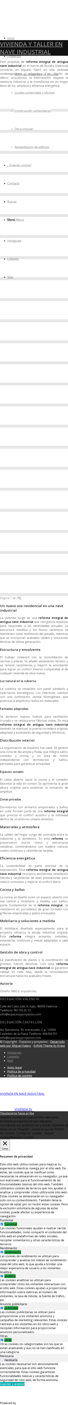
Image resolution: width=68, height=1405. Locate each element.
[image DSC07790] (34, 268)
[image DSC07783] (34, 205)
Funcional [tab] (6, 1220)
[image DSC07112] (34, 184)
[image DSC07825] (34, 563)
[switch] (2, 1224)
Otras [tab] (4, 1336)
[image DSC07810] (34, 437)
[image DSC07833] (34, 584)
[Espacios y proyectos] (27, 17)
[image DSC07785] (34, 226)
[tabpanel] (34, 1236)
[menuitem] (37, 101)
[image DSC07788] (34, 247)
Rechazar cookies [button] (22, 1137)
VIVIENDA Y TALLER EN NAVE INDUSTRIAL (31, 48)
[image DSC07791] (34, 289)
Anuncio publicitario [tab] (13, 1304)
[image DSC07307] (34, 373)
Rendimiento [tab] (8, 1248)
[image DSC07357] (34, 352)
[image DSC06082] (34, 121)
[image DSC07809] (34, 415)
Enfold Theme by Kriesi (49, 1046)
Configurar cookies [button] (29, 1133)
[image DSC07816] (34, 479)
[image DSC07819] (34, 500)
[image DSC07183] (34, 331)
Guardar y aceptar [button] (12, 1384)
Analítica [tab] (5, 1272)
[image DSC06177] (34, 163)
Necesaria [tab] (7, 1356)
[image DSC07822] (34, 542)
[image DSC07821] (34, 521)
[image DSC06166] (34, 310)
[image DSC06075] (34, 394)
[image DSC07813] (34, 458)
